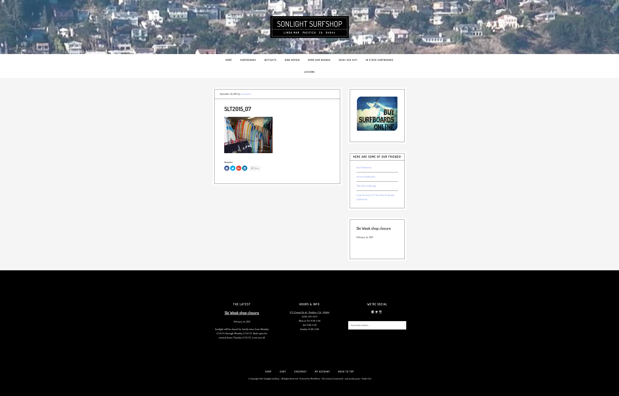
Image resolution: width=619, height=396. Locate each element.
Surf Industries (364, 167)
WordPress (315, 378)
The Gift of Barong (366, 186)
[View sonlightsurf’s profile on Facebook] (372, 311)
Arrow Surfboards (365, 176)
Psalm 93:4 (366, 378)
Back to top (346, 371)
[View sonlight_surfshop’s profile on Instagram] (380, 311)
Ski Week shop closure (373, 228)
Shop (268, 371)
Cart (283, 371)
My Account (322, 371)
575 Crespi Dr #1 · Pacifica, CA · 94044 (309, 312)
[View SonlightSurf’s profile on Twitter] (376, 311)
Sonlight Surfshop (309, 24)
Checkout (300, 371)
